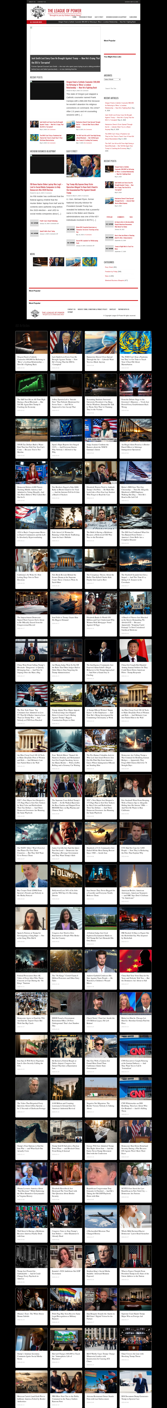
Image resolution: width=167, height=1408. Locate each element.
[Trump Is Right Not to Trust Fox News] (109, 248)
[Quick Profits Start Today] (34, 233)
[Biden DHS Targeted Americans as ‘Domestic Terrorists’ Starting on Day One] (70, 229)
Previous (32, 46)
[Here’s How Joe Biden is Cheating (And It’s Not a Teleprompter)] (109, 237)
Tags (131, 217)
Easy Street (99, 17)
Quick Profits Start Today (47, 231)
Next (98, 46)
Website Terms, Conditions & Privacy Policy (92, 309)
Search (134, 89)
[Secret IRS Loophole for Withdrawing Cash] (70, 242)
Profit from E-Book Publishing (49, 221)
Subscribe (133, 17)
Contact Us (42, 2)
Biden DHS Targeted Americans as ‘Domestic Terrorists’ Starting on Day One (87, 229)
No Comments (84, 90)
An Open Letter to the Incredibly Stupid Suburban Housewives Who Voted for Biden (124, 224)
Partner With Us (123, 309)
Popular (109, 217)
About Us (32, 2)
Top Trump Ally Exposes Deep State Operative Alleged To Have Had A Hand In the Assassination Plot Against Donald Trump (82, 188)
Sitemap (70, 312)
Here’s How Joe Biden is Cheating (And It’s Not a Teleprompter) (124, 236)
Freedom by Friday (85, 17)
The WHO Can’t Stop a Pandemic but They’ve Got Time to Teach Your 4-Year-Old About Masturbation (51, 137)
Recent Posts (36, 77)
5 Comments (48, 193)
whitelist (113, 309)
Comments (120, 217)
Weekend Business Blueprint (116, 17)
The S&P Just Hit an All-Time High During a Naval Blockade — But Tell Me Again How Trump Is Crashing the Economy (88, 137)
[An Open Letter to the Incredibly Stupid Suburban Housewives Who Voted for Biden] (109, 224)
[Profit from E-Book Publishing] (34, 223)
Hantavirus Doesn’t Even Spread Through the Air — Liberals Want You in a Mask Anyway (88, 124)
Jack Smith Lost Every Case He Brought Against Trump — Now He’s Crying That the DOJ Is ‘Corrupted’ (52, 124)
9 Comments (88, 234)
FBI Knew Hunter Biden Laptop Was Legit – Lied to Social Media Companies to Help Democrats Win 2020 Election (46, 187)
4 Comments (85, 195)
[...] (80, 115)
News (32, 254)
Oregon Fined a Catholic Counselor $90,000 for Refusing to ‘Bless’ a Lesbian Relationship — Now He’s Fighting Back (90, 22)
